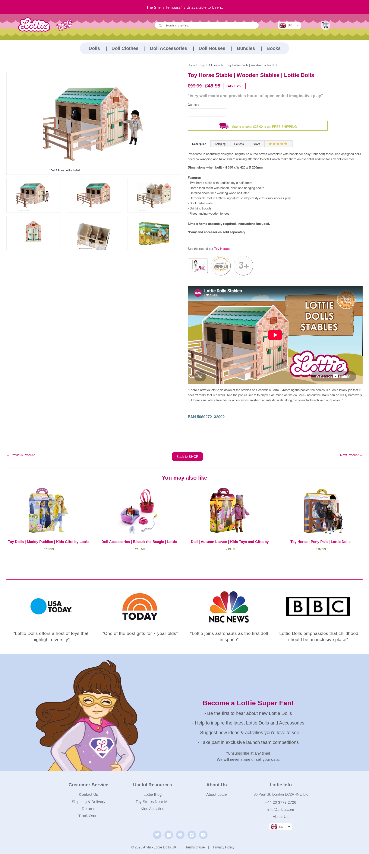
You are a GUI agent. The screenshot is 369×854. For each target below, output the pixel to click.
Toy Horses (221, 248)
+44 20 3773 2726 (280, 802)
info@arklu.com (280, 809)
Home (191, 65)
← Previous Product (20, 454)
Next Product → (351, 454)
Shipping (220, 144)
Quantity (193, 104)
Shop (202, 65)
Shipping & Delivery (88, 802)
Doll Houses (212, 48)
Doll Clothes (124, 48)
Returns (239, 144)
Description (199, 144)
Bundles (246, 48)
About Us (280, 817)
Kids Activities (152, 809)
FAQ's (256, 144)
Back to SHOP (187, 456)
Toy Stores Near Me (153, 802)
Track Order (88, 816)
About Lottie (216, 794)
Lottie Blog (153, 794)
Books (273, 48)
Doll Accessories (168, 48)
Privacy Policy (223, 847)
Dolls (94, 48)
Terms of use (195, 847)
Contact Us (88, 794)
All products (216, 65)
